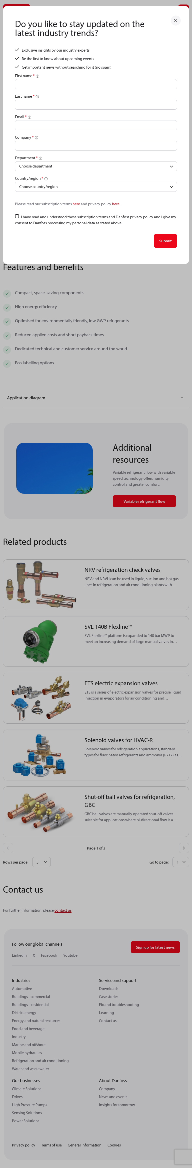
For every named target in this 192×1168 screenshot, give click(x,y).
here (76, 203)
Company (24, 137)
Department (26, 157)
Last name (24, 96)
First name (25, 75)
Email (21, 116)
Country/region (29, 178)
